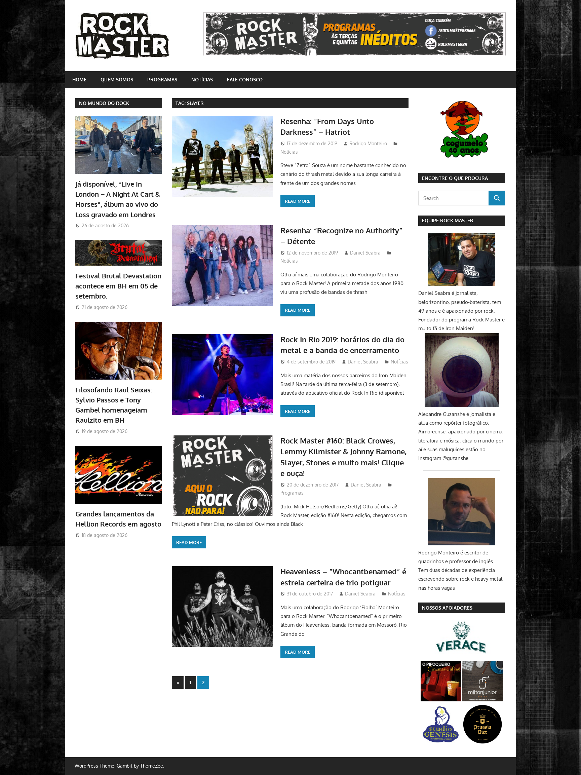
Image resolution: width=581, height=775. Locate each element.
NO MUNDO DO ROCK (104, 103)
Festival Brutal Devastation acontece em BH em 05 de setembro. (118, 286)
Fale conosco (245, 79)
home (79, 79)
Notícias (202, 79)
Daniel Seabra (365, 253)
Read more (297, 201)
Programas (162, 79)
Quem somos (117, 79)
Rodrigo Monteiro (368, 143)
